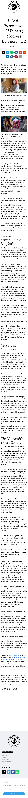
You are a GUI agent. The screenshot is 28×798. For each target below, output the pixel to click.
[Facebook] (13, 772)
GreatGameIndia (14, 655)
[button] (3, 52)
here (24, 95)
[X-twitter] (4, 772)
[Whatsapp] (17, 772)
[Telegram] (8, 772)
